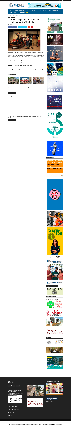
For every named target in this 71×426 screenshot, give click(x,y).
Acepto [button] (54, 424)
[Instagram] (58, 0)
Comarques (21, 10)
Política (39, 10)
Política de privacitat (38, 409)
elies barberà (17, 65)
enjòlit (21, 65)
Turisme (44, 10)
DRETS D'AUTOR (11, 412)
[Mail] (59, 0)
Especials (15, 12)
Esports (27, 10)
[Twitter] (61, 0)
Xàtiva (14, 17)
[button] (61, 11)
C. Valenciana (55, 10)
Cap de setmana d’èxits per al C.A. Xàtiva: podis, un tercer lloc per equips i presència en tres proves (25, 86)
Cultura (33, 10)
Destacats (9, 83)
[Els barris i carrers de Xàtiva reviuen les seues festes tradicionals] (38, 80)
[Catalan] (27, 12)
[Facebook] (56, 0)
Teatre (11, 17)
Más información (59, 424)
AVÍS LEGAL (10, 415)
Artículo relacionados (11, 74)
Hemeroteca (22, 12)
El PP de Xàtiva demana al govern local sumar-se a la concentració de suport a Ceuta (13, 86)
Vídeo (50, 10)
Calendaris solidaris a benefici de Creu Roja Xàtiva (15, 70)
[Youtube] (62, 0)
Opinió (11, 12)
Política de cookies (30, 409)
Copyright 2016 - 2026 (13, 406)
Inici (10, 10)
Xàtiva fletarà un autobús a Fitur (38, 69)
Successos (16, 10)
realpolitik (24, 65)
